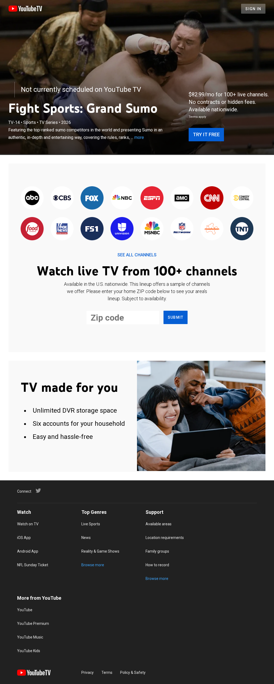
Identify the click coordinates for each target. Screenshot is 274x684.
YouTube (24, 610)
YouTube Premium (33, 623)
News (86, 537)
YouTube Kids (28, 651)
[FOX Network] (92, 198)
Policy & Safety (133, 672)
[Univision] (122, 229)
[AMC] (182, 198)
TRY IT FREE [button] (206, 134)
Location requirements (165, 537)
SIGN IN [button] (253, 9)
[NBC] (122, 198)
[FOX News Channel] (62, 229)
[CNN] (212, 198)
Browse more (92, 565)
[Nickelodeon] (212, 229)
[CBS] (62, 198)
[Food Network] (32, 229)
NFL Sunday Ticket (32, 565)
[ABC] (32, 198)
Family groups (157, 551)
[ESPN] (152, 198)
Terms (106, 672)
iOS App (24, 537)
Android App (27, 551)
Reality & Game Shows (100, 551)
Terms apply (197, 117)
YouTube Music (30, 637)
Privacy (87, 672)
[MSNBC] (152, 229)
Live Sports (90, 524)
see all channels (137, 254)
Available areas (159, 524)
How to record (157, 565)
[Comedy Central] (242, 198)
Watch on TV (28, 524)
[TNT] (242, 229)
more (139, 137)
